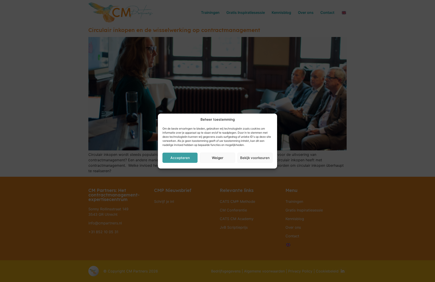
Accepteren (180, 157)
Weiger (217, 157)
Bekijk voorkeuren (255, 157)
